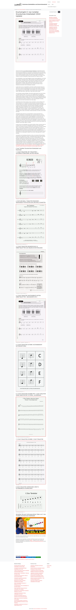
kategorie (30, 540)
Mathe (52, 4)
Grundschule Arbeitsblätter (22, 9)
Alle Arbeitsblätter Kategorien (52, 6)
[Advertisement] (31, 66)
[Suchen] (59, 12)
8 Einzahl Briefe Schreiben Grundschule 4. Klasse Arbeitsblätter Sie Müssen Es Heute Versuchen (21, 601)
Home (18, 9)
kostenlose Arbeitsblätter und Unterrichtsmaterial (40, 608)
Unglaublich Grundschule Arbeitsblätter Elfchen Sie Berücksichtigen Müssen (53, 28)
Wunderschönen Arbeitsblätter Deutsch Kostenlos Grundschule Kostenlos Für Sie (54, 31)
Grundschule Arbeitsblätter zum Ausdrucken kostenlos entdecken (25, 559)
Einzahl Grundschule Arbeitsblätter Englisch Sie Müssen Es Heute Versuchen (54, 21)
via (26, 293)
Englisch (49, 4)
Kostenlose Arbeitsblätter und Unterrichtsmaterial (34, 4)
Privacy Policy (49, 565)
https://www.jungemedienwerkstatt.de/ (37, 541)
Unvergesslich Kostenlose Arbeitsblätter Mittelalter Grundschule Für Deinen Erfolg (54, 24)
